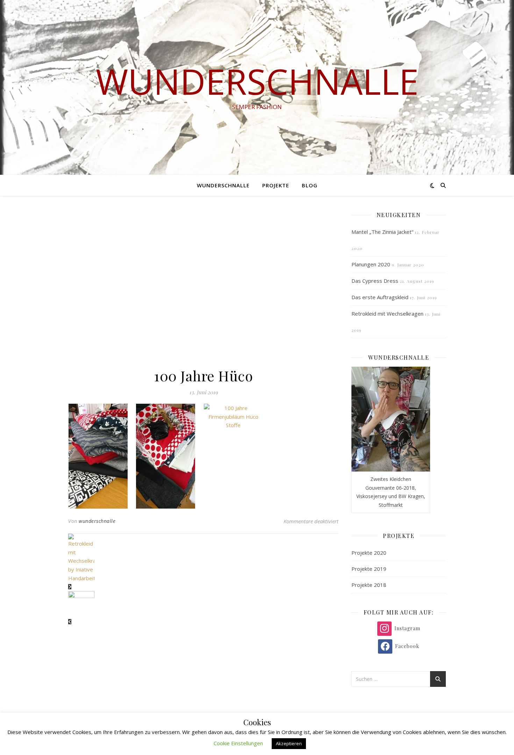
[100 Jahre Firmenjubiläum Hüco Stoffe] (102, 456)
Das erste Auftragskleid (379, 297)
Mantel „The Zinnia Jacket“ (382, 231)
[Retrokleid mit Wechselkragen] (203, 562)
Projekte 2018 (368, 584)
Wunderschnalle (223, 185)
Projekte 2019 (368, 568)
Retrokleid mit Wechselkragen (387, 313)
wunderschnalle (257, 81)
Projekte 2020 (368, 552)
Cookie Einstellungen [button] (238, 743)
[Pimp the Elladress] (203, 608)
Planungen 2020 (370, 264)
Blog (309, 185)
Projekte (275, 185)
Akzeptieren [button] (289, 743)
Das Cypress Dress (374, 280)
